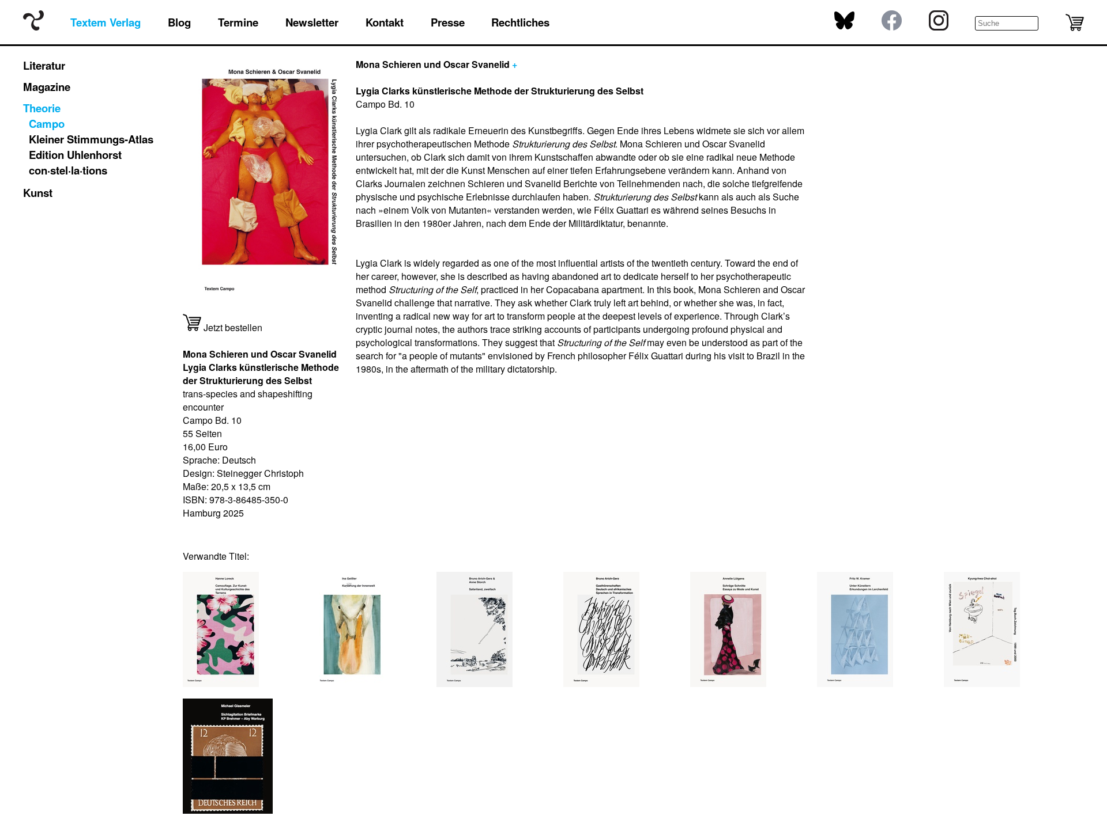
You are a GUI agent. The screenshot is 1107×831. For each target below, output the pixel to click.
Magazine (46, 86)
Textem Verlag (105, 22)
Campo (47, 123)
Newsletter (311, 22)
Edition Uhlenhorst (75, 154)
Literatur (44, 65)
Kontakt (385, 22)
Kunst (37, 192)
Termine (238, 22)
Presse (448, 22)
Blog (179, 22)
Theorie (42, 108)
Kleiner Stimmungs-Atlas (91, 139)
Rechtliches (520, 22)
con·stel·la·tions (68, 170)
